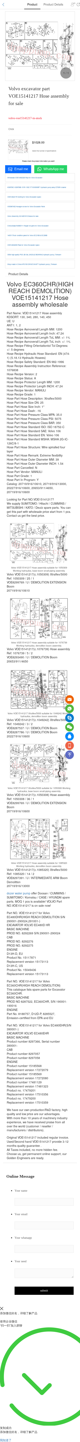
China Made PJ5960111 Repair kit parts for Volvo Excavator (28, 226)
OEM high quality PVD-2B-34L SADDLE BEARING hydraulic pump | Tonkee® (34, 254)
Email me (21, 169)
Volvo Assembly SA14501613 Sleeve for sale (22, 216)
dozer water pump (18, 893)
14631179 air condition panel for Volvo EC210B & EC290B (27, 235)
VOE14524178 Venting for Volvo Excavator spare (24, 197)
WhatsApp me (53, 169)
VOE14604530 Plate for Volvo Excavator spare (23, 245)
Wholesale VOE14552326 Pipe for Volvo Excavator (24, 177)
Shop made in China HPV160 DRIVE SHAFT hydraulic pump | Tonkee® (32, 264)
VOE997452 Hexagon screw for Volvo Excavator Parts (26, 206)
